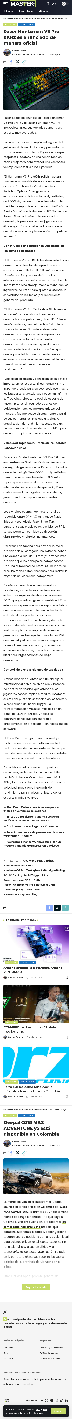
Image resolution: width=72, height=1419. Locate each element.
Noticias (10, 24)
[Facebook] (42, 1400)
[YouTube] (51, 1400)
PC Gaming (15, 875)
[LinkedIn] (66, 1400)
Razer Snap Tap (13, 889)
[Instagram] (57, 1400)
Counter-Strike (32, 860)
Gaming (48, 860)
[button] (58, 1411)
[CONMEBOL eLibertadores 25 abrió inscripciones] (36, 1004)
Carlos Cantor (19, 50)
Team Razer (32, 889)
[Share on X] (17, 62)
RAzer (45, 875)
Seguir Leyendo (36, 1287)
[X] (46, 1400)
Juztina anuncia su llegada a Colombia (32, 826)
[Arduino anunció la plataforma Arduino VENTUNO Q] (36, 944)
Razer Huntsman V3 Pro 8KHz (21, 880)
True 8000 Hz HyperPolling (20, 894)
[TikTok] (61, 1400)
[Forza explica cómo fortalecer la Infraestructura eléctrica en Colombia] (36, 1063)
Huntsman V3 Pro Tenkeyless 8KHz (25, 870)
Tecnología (26, 24)
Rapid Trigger (32, 875)
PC (5, 875)
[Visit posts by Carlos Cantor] (7, 52)
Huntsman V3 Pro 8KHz (18, 865)
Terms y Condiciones (31, 1413)
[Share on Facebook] (11, 62)
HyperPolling (57, 870)
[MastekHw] (22, 3)
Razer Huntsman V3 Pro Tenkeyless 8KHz (29, 884)
